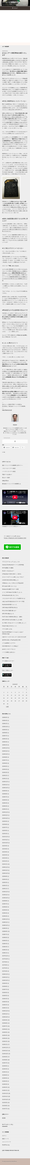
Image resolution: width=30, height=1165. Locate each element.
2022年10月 (5, 818)
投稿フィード (5, 1138)
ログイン (4, 1135)
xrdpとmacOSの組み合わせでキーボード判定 (13, 601)
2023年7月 (4, 796)
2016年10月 (5, 980)
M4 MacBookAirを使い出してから (10, 595)
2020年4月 (4, 879)
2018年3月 (4, 946)
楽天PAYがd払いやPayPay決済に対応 (11, 640)
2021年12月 (5, 836)
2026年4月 (4, 720)
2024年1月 (4, 778)
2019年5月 (4, 910)
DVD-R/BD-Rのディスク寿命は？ (10, 646)
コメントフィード (6, 1141)
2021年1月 (4, 864)
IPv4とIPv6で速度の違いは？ (9, 610)
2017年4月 (4, 968)
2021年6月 (4, 848)
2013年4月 (4, 1081)
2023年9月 (4, 790)
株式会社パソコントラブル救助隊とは (11, 483)
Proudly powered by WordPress (9, 1161)
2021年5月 (4, 852)
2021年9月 (4, 845)
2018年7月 (4, 934)
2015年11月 (5, 1014)
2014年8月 (4, 1059)
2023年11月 (5, 784)
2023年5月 (4, 800)
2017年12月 (5, 955)
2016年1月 (4, 1007)
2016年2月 (4, 1004)
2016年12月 (5, 974)
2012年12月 (5, 1093)
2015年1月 (4, 1044)
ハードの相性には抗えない (8, 652)
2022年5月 (4, 830)
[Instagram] (15, 441)
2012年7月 (4, 1108)
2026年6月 (4, 717)
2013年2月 (4, 1087)
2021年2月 (4, 861)
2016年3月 (4, 1001)
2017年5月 (4, 965)
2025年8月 (4, 732)
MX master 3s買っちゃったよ (9, 586)
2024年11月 (5, 751)
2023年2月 (4, 809)
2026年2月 (4, 723)
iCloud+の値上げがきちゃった (9, 626)
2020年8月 (4, 876)
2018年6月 (4, 937)
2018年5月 (4, 940)
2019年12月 (5, 891)
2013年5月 (4, 1078)
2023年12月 (5, 781)
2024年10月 (5, 754)
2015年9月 (4, 1020)
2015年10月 (5, 1017)
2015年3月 (4, 1038)
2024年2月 (4, 775)
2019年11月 (5, 894)
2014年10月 (5, 1053)
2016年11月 (5, 977)
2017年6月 (4, 962)
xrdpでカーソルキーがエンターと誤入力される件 (14, 637)
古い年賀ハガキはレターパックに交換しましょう (14, 622)
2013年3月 (4, 1084)
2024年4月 (4, 769)
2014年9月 (4, 1056)
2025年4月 (4, 738)
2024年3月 (4, 772)
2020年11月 (5, 870)
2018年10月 (5, 925)
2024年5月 (4, 766)
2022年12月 (5, 812)
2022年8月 (4, 824)
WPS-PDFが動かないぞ (8, 613)
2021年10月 (5, 842)
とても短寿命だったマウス (8, 643)
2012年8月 (4, 1105)
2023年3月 (4, 806)
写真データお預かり (7, 474)
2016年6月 (4, 992)
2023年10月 (5, 787)
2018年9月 (4, 928)
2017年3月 (4, 971)
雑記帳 (3, 1118)
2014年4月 (4, 1069)
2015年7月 (4, 1026)
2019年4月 (4, 913)
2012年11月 (5, 1096)
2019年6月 (4, 907)
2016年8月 (4, 986)
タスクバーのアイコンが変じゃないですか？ (13, 577)
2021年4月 (4, 855)
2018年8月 (4, 931)
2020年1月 (4, 888)
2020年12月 (5, 867)
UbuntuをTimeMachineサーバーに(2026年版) (13, 564)
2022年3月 (4, 833)
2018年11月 (5, 922)
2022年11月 (5, 815)
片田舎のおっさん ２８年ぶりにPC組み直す (13, 583)
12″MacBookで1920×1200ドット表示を (11, 574)
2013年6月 (4, 1075)
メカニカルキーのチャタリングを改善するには (13, 598)
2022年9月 (4, 821)
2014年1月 (4, 1072)
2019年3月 (4, 916)
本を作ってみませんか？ (8, 571)
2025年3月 (4, 741)
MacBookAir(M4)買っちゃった (9, 604)
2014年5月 (4, 1066)
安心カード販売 (6, 477)
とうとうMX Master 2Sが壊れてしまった (12, 592)
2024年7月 (4, 760)
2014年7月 (4, 1062)
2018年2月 (4, 949)
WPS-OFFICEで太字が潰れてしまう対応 (12, 619)
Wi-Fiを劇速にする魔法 (7, 567)
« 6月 (7, 706)
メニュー (16, 8)
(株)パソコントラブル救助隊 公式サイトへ (12, 465)
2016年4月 (4, 998)
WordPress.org (5, 1144)
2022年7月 (4, 827)
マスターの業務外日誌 (11, 2)
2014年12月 (5, 1047)
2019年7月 (4, 903)
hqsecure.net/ (7, 437)
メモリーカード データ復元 (9, 468)
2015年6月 (4, 1029)
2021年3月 (4, 858)
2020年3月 (4, 882)
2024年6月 (4, 763)
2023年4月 (4, 803)
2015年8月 (4, 1023)
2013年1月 (4, 1090)
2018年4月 (4, 943)
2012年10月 (5, 1099)
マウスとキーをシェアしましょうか (11, 561)
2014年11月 (5, 1050)
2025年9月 (4, 729)
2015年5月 (4, 1032)
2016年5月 (4, 995)
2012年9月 (4, 1102)
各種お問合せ (5, 480)
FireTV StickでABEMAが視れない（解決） (12, 616)
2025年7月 (4, 735)
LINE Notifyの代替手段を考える (9, 607)
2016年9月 (4, 983)
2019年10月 (5, 897)
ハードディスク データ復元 (9, 471)
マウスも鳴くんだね (7, 629)
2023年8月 (4, 793)
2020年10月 (5, 873)
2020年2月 (4, 885)
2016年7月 (4, 989)
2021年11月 (5, 839)
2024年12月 (5, 748)
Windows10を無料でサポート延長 (10, 589)
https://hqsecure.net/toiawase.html (15, 538)
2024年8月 (4, 757)
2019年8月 (4, 900)
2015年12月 (5, 1010)
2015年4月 (4, 1035)
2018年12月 (5, 919)
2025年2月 (4, 745)
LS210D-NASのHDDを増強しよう (10, 580)
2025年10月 (5, 726)
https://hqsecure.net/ (7, 410)
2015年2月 (4, 1041)
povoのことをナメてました (8, 649)
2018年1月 (4, 952)
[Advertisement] (15, 26)
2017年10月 (5, 958)
